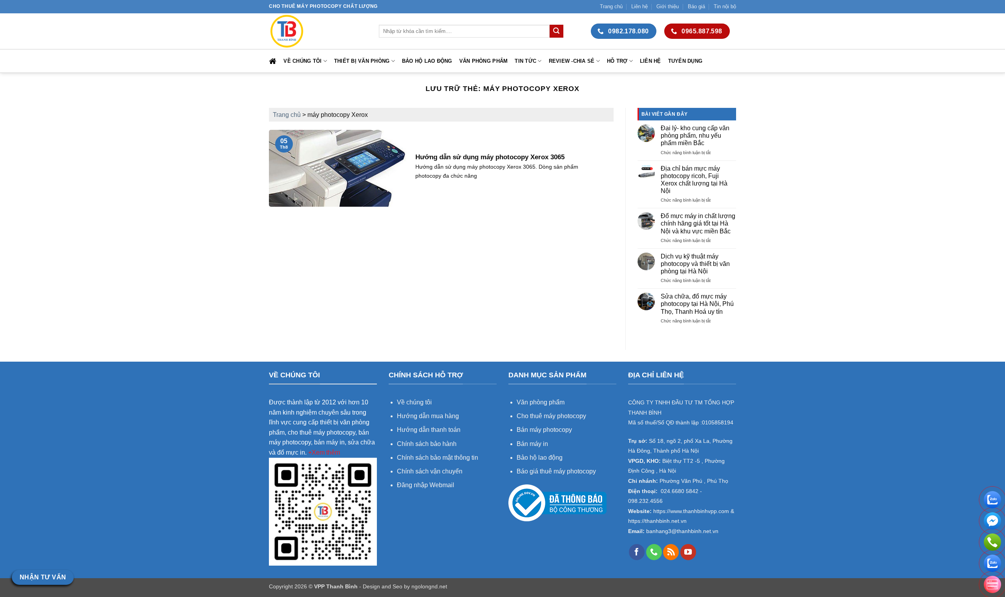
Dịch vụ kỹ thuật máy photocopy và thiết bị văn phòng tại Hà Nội (695, 264)
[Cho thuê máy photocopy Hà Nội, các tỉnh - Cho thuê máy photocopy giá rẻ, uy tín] (318, 31)
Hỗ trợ (617, 61)
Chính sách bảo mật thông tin (437, 457)
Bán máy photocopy (544, 429)
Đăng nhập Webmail (425, 485)
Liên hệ (639, 6)
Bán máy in (532, 443)
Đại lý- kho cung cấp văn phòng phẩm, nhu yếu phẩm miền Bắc (695, 135)
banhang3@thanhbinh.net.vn (681, 531)
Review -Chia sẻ (572, 61)
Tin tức (525, 61)
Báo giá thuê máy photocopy (556, 471)
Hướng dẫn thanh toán (428, 429)
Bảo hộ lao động (427, 61)
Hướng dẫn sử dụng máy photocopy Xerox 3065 (490, 157)
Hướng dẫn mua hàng (428, 416)
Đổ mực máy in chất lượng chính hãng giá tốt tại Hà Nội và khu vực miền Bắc (698, 223)
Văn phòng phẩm (483, 61)
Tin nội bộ (725, 6)
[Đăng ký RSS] (671, 552)
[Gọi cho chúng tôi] (654, 552)
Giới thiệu (667, 6)
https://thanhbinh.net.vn (657, 521)
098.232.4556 (645, 501)
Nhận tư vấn (43, 577)
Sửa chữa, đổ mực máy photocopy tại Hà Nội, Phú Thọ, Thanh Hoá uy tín (697, 304)
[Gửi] (556, 31)
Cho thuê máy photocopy (551, 416)
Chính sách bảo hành (427, 443)
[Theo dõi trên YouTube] (688, 552)
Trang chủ (611, 6)
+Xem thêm (324, 452)
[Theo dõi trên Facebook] (637, 552)
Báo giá (696, 6)
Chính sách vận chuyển (429, 471)
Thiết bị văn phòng (362, 61)
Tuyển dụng (685, 61)
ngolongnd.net (429, 586)
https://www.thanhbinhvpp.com (690, 511)
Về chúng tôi (302, 61)
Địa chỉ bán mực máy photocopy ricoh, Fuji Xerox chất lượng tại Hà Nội (694, 180)
